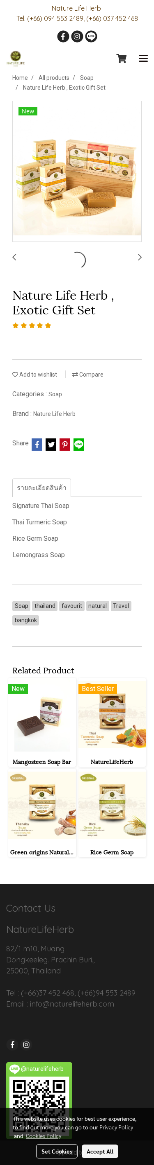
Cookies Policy (43, 1135)
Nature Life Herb (54, 414)
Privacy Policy (116, 1127)
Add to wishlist (37, 374)
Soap (55, 394)
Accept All (100, 1151)
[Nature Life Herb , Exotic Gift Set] (77, 171)
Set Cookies (56, 1151)
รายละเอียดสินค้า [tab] (42, 488)
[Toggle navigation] (143, 59)
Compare (90, 374)
